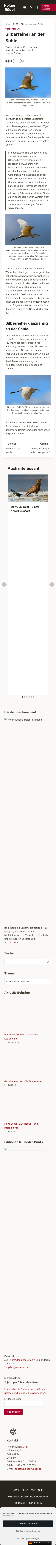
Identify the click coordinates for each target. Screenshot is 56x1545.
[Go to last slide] (4, 584)
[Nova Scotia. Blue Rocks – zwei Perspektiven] (28, 1105)
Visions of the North (12, 448)
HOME (16, 1490)
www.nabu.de (16, 208)
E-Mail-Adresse (12, 1399)
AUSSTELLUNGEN (17, 1496)
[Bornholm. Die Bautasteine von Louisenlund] (28, 1015)
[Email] (7, 61)
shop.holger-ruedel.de (16, 1367)
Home (8, 24)
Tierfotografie (12, 29)
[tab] (22, 697)
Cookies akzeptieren (28, 1523)
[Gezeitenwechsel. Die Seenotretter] (28, 1062)
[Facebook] (17, 61)
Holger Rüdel (14, 47)
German (36, 1542)
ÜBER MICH (20, 1503)
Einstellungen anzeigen (28, 1538)
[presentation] (28, 488)
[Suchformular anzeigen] (30, 7)
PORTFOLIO (36, 1490)
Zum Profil (12, 942)
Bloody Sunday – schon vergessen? (41, 448)
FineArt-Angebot (46, 7)
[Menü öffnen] (24, 7)
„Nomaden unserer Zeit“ (22, 1360)
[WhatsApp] (12, 61)
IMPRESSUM (35, 1503)
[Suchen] (47, 962)
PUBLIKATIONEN (39, 1496)
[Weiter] (51, 584)
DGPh (24, 1446)
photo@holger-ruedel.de (28, 1468)
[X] (22, 61)
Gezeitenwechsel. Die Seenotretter (23, 1081)
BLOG (15, 24)
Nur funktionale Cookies (28, 1531)
